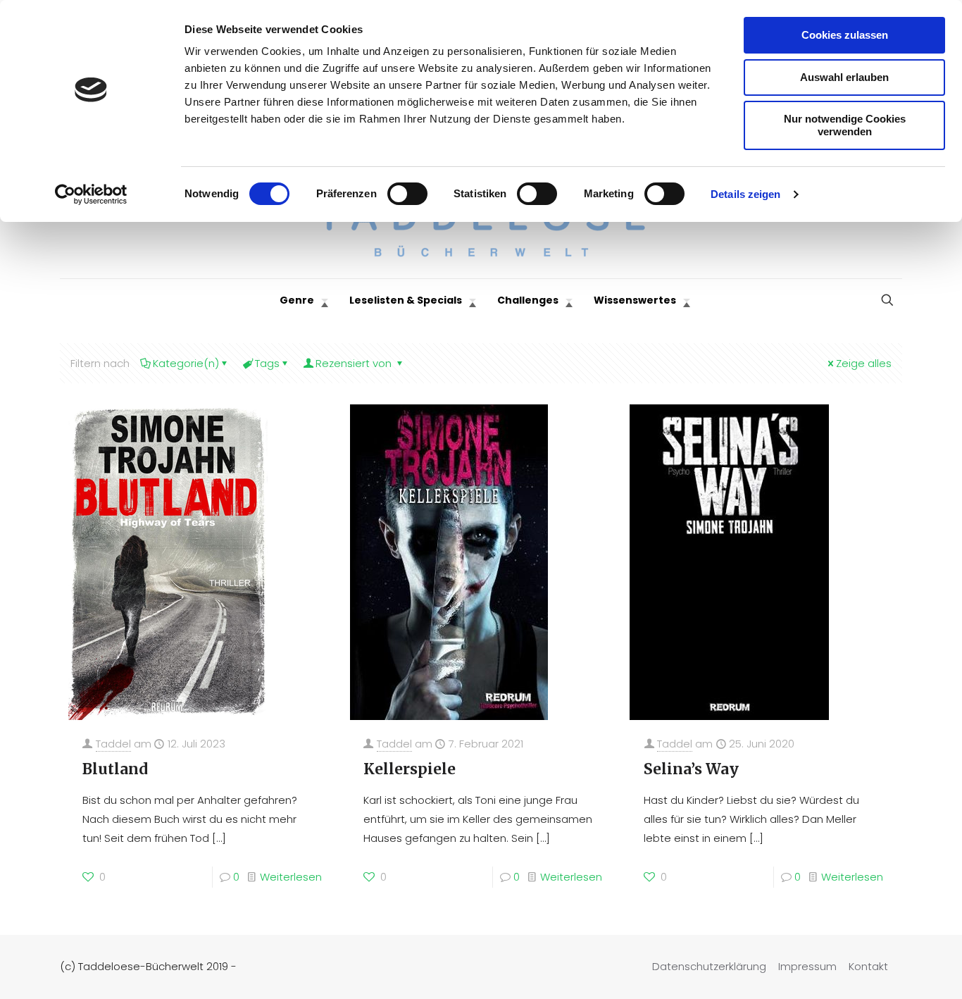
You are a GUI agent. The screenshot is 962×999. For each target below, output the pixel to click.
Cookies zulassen (844, 35)
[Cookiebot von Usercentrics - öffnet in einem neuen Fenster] (91, 194)
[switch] (407, 193)
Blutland (115, 768)
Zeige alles (864, 363)
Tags (267, 363)
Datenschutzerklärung (709, 966)
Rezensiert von (355, 363)
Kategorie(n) (186, 363)
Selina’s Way (691, 768)
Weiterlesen (291, 876)
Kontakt (868, 966)
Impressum (807, 966)
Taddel (113, 743)
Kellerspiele (409, 768)
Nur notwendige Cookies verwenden (845, 125)
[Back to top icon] (894, 970)
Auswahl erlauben (844, 77)
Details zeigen (745, 194)
